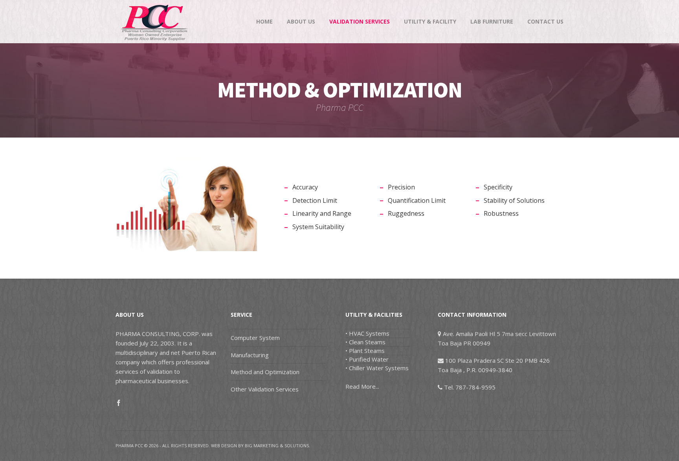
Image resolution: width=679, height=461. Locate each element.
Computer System (255, 338)
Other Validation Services (265, 389)
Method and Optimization (265, 372)
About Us (301, 21)
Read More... (362, 386)
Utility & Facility (430, 21)
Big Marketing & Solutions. (277, 445)
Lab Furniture (491, 21)
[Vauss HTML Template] (155, 21)
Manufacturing (250, 355)
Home (264, 21)
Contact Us (545, 21)
